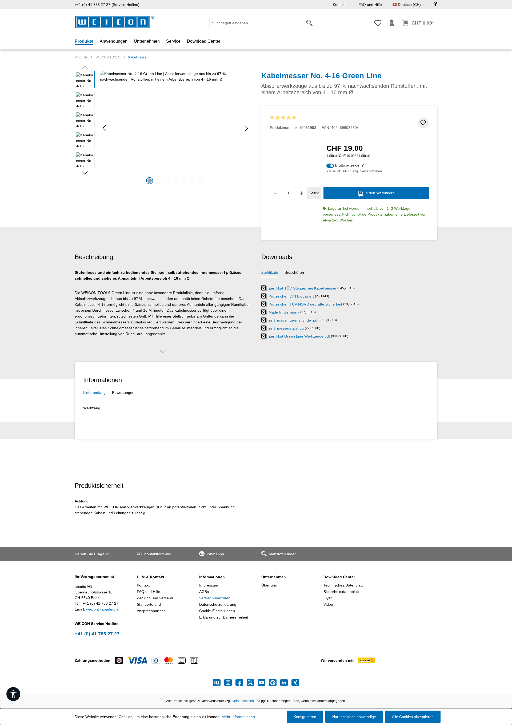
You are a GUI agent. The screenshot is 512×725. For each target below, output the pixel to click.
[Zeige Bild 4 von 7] (175, 180)
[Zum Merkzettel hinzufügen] (423, 123)
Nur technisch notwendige (354, 717)
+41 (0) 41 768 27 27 (97, 633)
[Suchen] (309, 23)
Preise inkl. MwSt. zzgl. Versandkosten (354, 171)
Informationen (212, 577)
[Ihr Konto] (391, 23)
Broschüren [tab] (294, 272)
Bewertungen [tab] (123, 392)
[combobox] (256, 23)
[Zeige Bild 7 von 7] (200, 180)
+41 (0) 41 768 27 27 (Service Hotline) (107, 4)
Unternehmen (273, 577)
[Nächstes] (246, 128)
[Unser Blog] (218, 682)
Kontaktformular (157, 554)
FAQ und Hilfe (370, 4)
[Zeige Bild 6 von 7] (192, 180)
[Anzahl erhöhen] (301, 193)
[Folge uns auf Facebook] (241, 682)
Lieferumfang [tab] (94, 392)
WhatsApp (215, 554)
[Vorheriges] (104, 128)
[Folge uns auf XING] (295, 682)
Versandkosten (243, 701)
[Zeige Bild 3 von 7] (166, 180)
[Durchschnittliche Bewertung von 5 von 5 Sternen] (314, 118)
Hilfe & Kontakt (150, 577)
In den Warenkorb (379, 193)
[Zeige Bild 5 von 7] (183, 180)
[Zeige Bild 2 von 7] (158, 180)
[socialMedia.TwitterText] (252, 682)
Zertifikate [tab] (269, 272)
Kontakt (339, 4)
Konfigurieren (305, 717)
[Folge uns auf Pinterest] (274, 682)
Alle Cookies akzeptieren (413, 717)
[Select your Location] (435, 4)
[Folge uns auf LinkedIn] (285, 682)
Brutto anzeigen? (349, 165)
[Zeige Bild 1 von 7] (149, 180)
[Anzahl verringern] (275, 193)
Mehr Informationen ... (240, 717)
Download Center (339, 577)
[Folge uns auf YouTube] (263, 682)
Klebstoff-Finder (282, 554)
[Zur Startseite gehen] (115, 22)
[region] (162, 128)
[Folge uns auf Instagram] (229, 682)
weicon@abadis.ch (102, 609)
